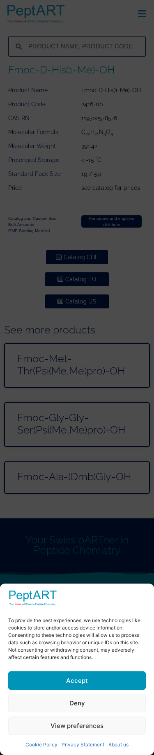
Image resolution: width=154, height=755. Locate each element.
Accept (77, 680)
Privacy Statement (83, 744)
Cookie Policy (41, 744)
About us (118, 744)
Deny (77, 703)
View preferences (77, 726)
